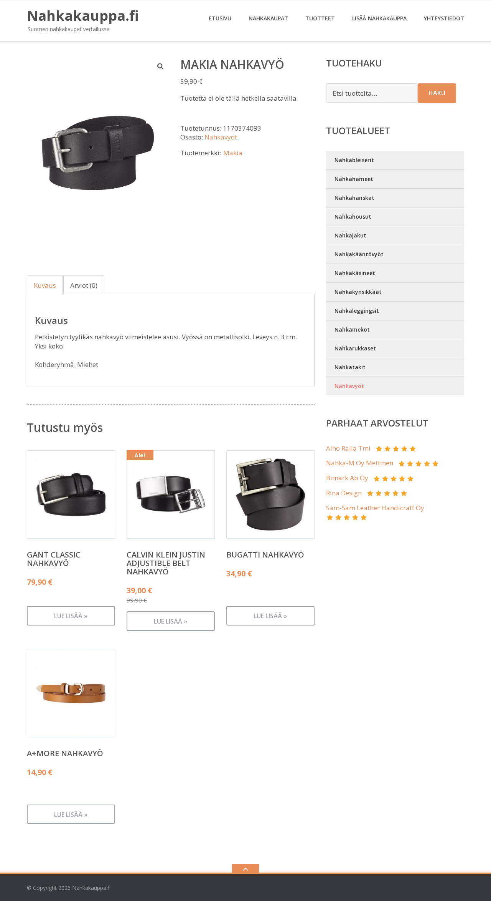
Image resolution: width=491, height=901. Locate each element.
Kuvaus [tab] (45, 285)
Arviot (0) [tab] (83, 285)
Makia (232, 152)
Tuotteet (320, 18)
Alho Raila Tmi (348, 448)
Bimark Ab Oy (347, 477)
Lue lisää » (70, 616)
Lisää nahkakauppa (379, 18)
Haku (436, 93)
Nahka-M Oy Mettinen (359, 462)
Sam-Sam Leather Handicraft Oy (375, 507)
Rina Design (344, 492)
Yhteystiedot (444, 18)
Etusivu (220, 18)
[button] (161, 66)
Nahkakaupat (268, 18)
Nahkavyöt (220, 137)
